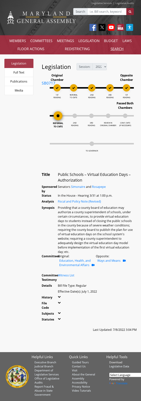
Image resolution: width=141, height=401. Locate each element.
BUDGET (111, 40)
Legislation (18, 63)
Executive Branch (45, 362)
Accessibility (79, 382)
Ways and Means (109, 261)
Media (19, 90)
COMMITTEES (41, 40)
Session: (84, 67)
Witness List (66, 275)
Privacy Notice (81, 386)
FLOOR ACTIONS (30, 48)
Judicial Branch (44, 366)
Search (80, 12)
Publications (18, 81)
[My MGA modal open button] (119, 27)
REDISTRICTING (77, 48)
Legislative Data (119, 366)
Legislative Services (102, 3)
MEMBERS (17, 40)
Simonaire (78, 187)
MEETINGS (65, 40)
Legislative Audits (124, 3)
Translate (121, 383)
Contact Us (79, 366)
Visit (74, 370)
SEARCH (117, 48)
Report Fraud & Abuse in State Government (44, 390)
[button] (59, 298)
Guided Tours (80, 362)
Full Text (18, 72)
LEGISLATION (89, 40)
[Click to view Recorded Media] (93, 265)
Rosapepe (99, 187)
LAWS (127, 40)
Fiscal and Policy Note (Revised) (79, 201)
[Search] (130, 11)
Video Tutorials (81, 390)
